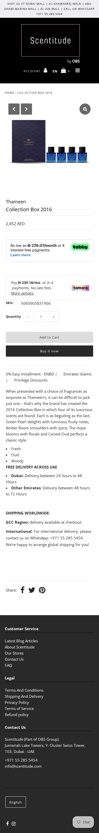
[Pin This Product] (42, 590)
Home (9, 93)
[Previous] (14, 109)
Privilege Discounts (30, 380)
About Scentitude (20, 646)
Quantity (13, 316)
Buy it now (49, 351)
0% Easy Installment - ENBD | (32, 373)
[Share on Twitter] (31, 590)
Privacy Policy (17, 702)
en (55, 71)
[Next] (26, 109)
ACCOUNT (33, 71)
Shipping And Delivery (24, 696)
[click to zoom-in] (85, 109)
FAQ (8, 665)
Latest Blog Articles (21, 640)
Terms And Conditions (24, 690)
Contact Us (14, 659)
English (15, 802)
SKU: (9, 302)
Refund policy (17, 714)
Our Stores (14, 653)
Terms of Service (19, 708)
